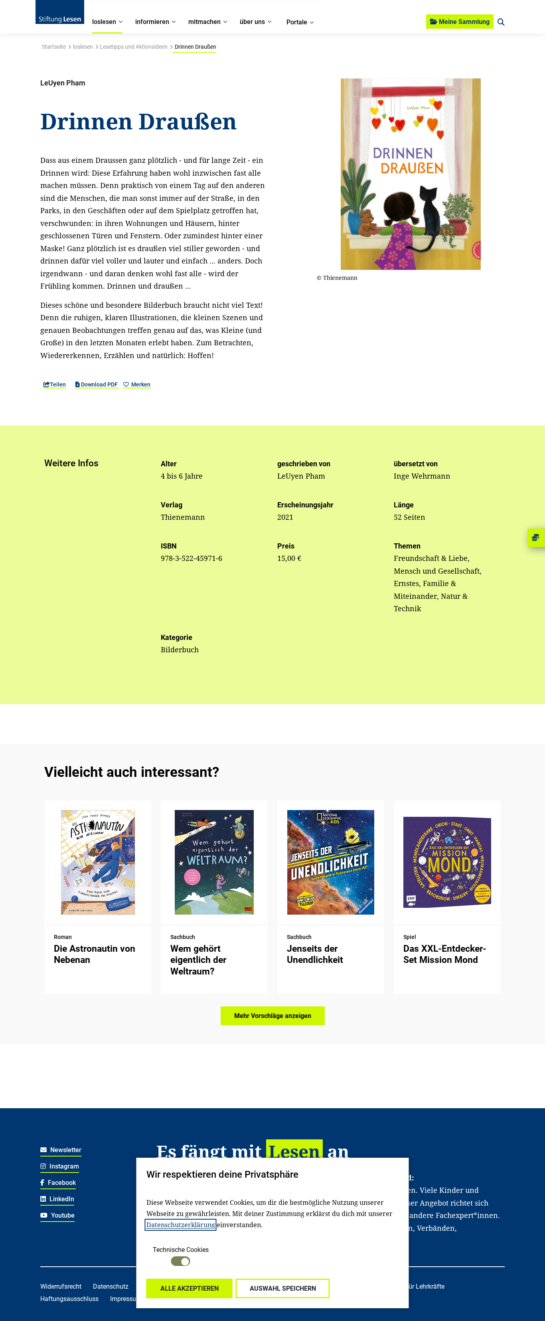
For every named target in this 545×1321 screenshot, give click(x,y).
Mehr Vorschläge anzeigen (272, 1016)
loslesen (83, 47)
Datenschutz (110, 1286)
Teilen (58, 384)
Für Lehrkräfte (424, 1286)
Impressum (126, 1299)
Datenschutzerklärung (180, 1224)
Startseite (54, 47)
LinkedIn (61, 1199)
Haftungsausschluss (69, 1299)
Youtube (62, 1215)
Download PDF (99, 384)
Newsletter (65, 1150)
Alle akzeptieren (189, 1288)
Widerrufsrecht (60, 1286)
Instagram (63, 1166)
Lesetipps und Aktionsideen (134, 47)
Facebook (61, 1182)
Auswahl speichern (283, 1288)
